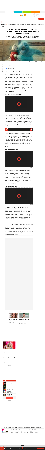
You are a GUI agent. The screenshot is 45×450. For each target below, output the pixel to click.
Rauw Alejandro (27, 24)
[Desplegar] (22, 445)
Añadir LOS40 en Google (10, 68)
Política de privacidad (14, 427)
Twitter (2, 66)
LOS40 (22, 15)
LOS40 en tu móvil (33, 427)
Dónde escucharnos (38, 427)
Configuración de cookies (27, 427)
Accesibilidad (9, 427)
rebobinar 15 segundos (19, 448)
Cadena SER (29, 429)
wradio (21, 430)
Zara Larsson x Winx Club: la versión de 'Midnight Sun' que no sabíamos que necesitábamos (9, 352)
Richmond (12, 432)
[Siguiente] (43, 24)
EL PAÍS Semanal (31, 430)
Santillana (21, 429)
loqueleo (32, 432)
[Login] (44, 15)
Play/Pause (19, 104)
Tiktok (19, 418)
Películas (31, 236)
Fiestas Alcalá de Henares (12, 24)
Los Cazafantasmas (7, 236)
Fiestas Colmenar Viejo (20, 24)
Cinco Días (24, 430)
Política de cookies (20, 427)
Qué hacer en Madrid (33, 24)
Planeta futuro (34, 430)
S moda (28, 432)
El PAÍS (12, 429)
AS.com (32, 429)
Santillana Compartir (25, 429)
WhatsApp (2, 69)
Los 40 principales (16, 429)
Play (22, 448)
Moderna (16, 432)
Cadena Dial (28, 430)
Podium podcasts (20, 432)
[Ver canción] (5, 383)
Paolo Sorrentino (13, 236)
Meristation (36, 432)
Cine (4, 26)
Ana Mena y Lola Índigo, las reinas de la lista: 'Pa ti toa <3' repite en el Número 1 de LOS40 (9, 362)
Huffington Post (13, 430)
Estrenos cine (18, 236)
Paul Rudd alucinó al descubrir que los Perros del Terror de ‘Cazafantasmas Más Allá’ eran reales (24, 320)
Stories (27, 418)
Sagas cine (22, 236)
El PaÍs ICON (24, 432)
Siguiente (27, 448)
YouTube (20, 418)
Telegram (2, 71)
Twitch (26, 418)
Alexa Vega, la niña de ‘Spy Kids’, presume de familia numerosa (13, 320)
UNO (18, 430)
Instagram (17, 418)
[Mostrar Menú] (1, 15)
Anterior (17, 448)
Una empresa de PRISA (4, 430)
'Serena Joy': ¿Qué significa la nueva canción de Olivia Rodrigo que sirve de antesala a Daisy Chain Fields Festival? (9, 357)
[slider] (22, 446)
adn (34, 429)
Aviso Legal (5, 427)
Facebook (2, 64)
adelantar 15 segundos (25, 448)
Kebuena (37, 430)
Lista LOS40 (5, 380)
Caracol (38, 429)
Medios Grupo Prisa (4, 432)
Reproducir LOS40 (31, 129)
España (40, 15)
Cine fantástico (27, 236)
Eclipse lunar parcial (41, 24)
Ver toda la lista (8, 397)
